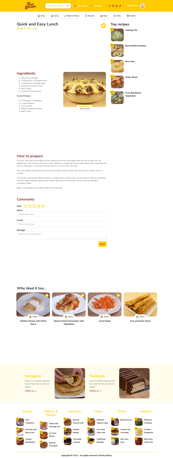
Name (19, 210)
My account (133, 5)
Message (21, 230)
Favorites (98, 5)
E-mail (20, 220)
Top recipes (82, 5)
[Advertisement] (62, 51)
